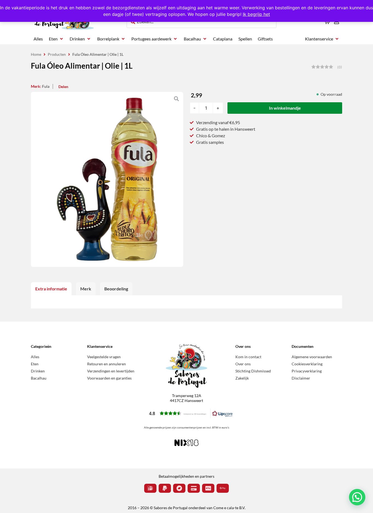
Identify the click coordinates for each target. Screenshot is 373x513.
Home (36, 54)
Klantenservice (100, 346)
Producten (57, 54)
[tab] (51, 288)
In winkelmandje (285, 107)
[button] (56, 38)
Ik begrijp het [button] (256, 14)
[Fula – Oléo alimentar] (107, 179)
